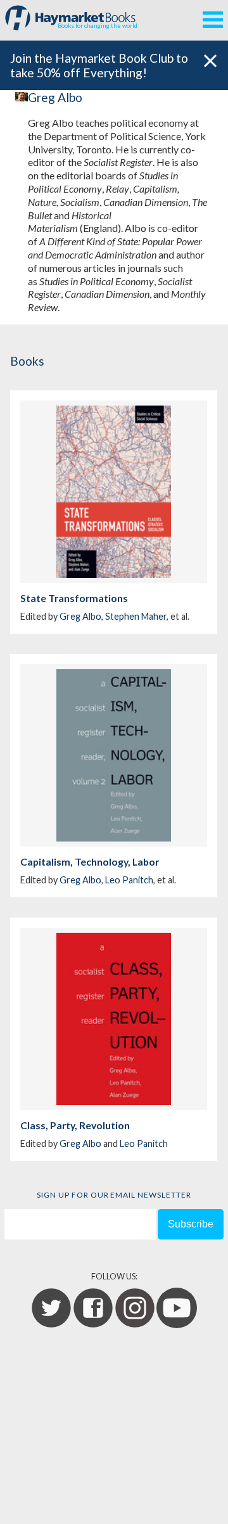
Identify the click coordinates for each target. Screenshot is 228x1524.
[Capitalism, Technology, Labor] (113, 755)
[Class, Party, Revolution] (113, 1019)
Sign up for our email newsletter (114, 1195)
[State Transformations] (113, 491)
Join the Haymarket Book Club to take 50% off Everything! (99, 65)
